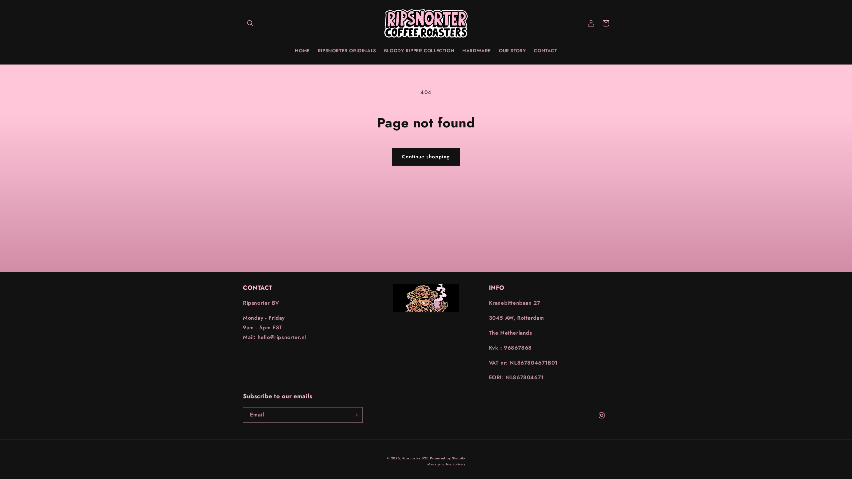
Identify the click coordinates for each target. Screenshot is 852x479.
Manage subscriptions (446, 464)
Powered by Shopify (447, 458)
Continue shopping (426, 156)
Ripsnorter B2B (415, 458)
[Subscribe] (355, 415)
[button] (250, 23)
